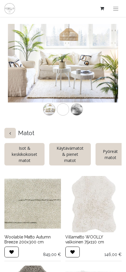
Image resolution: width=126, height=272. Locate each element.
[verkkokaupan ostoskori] (102, 8)
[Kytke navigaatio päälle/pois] (116, 8)
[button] (11, 252)
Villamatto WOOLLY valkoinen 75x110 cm (84, 239)
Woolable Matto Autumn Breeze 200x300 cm (27, 239)
